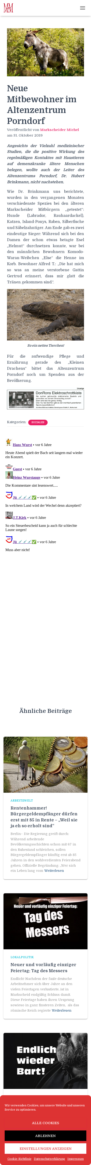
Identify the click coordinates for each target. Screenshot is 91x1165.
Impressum (75, 1159)
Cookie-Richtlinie (19, 1159)
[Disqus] (46, 495)
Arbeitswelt (21, 800)
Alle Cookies (45, 1123)
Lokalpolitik (22, 957)
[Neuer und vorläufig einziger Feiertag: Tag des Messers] (46, 921)
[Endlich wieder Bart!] (46, 1061)
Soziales (38, 422)
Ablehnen (45, 1136)
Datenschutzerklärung (49, 1159)
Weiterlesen (54, 871)
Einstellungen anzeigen (46, 1149)
